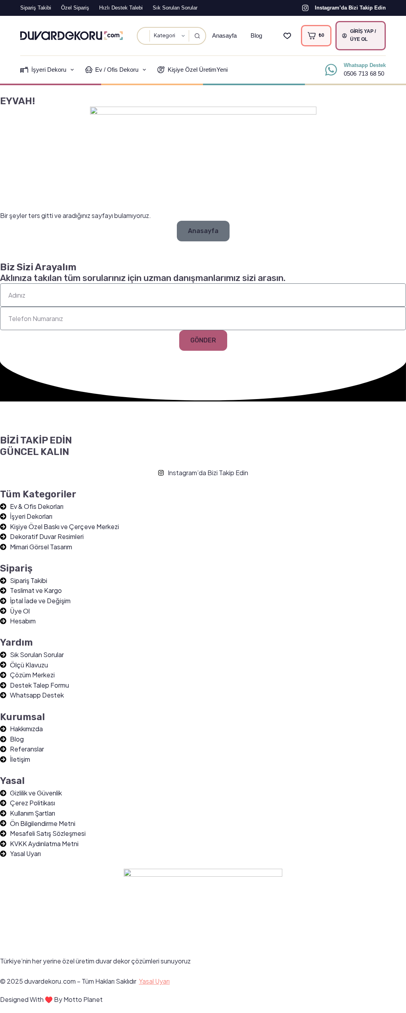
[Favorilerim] (287, 36)
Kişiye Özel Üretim (198, 69)
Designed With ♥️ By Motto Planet (51, 999)
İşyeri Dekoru (48, 69)
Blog (256, 35)
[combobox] (143, 36)
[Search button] (197, 36)
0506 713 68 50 (364, 73)
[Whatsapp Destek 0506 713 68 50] (331, 69)
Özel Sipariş (75, 8)
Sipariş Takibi (35, 8)
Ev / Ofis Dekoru (116, 69)
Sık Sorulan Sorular (175, 8)
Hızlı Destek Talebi (121, 8)
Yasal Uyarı (154, 981)
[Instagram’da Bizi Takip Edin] (305, 7)
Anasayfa (224, 35)
